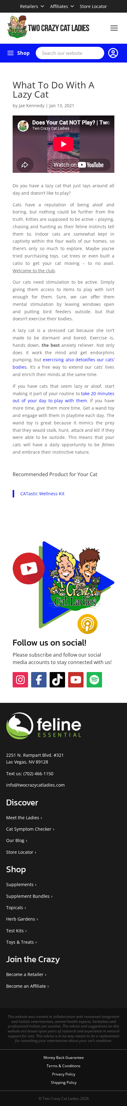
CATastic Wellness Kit (42, 493)
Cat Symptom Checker (28, 829)
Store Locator (93, 6)
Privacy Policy (63, 1074)
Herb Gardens (20, 919)
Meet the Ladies (22, 817)
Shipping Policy (63, 1082)
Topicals (14, 907)
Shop (23, 53)
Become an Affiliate (26, 986)
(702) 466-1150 (38, 773)
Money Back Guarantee (63, 1057)
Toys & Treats (20, 942)
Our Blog (15, 840)
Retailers (29, 6)
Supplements (20, 884)
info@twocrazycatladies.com (35, 785)
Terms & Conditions (63, 1065)
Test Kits (15, 931)
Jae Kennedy (31, 105)
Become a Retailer (24, 974)
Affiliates (59, 6)
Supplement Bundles (28, 896)
